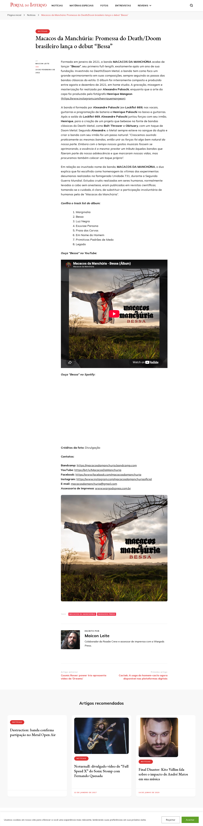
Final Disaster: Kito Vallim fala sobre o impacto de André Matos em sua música (163, 774)
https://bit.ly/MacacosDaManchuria (97, 470)
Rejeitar (170, 819)
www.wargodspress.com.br (113, 488)
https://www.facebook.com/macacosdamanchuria (108, 474)
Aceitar (190, 819)
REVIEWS (143, 5)
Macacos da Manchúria (82, 614)
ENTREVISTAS (123, 5)
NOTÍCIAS (57, 5)
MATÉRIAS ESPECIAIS (81, 5)
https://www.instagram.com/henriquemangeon (93, 98)
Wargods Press (106, 614)
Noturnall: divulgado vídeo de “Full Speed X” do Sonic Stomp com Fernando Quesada (101, 771)
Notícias (42, 31)
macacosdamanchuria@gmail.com (94, 484)
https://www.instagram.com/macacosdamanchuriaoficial (114, 479)
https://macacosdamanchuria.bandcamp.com (107, 465)
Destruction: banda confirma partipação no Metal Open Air (33, 732)
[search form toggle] (191, 5)
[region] (101, 819)
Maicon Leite (42, 64)
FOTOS (104, 5)
